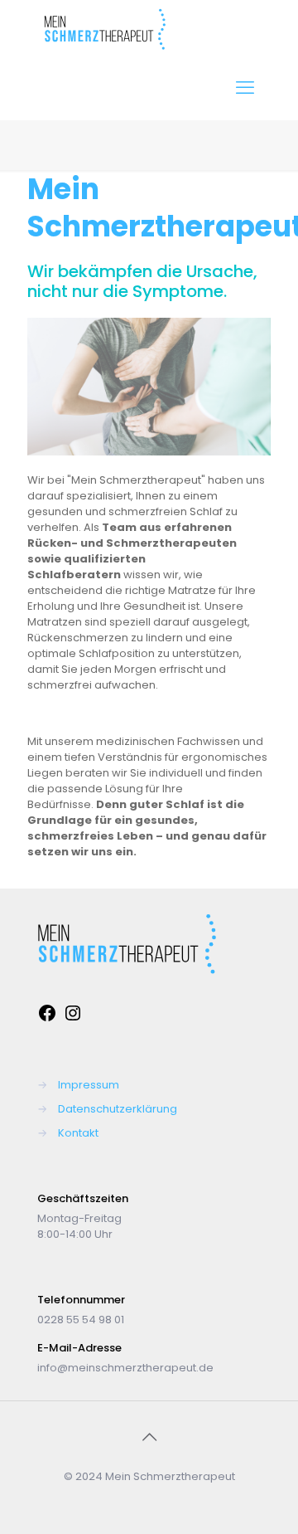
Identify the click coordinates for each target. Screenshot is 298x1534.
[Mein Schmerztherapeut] (105, 46)
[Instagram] (73, 1019)
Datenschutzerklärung (117, 1109)
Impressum (88, 1085)
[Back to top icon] (149, 1437)
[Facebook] (47, 1019)
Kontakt (78, 1133)
